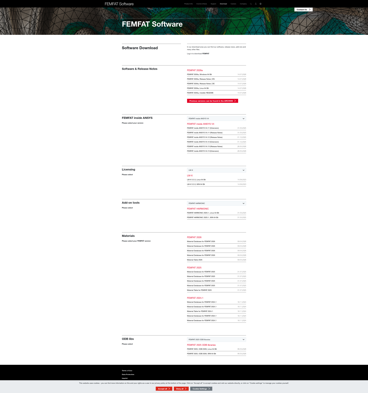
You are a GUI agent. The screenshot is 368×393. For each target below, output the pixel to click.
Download (223, 4)
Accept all (162, 389)
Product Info (188, 4)
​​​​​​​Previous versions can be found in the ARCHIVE (211, 101)
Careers (233, 4)
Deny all (179, 389)
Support (213, 4)
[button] (251, 4)
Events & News (202, 4)
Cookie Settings (200, 389)
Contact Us (302, 9)
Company (243, 4)
